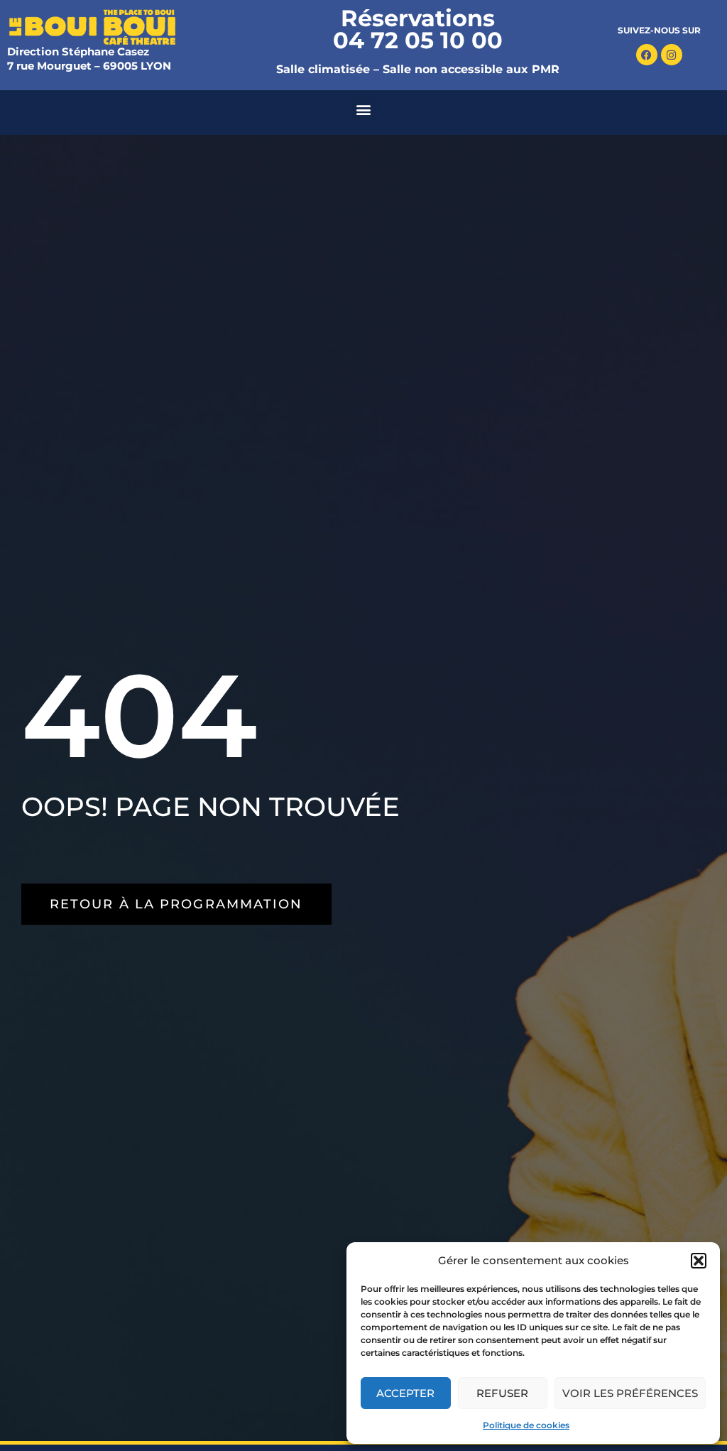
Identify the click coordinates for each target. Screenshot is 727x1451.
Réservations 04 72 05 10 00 (418, 29)
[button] (699, 1261)
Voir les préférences (630, 1393)
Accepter (405, 1393)
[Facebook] (646, 54)
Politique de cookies (526, 1425)
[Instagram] (671, 54)
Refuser (502, 1393)
